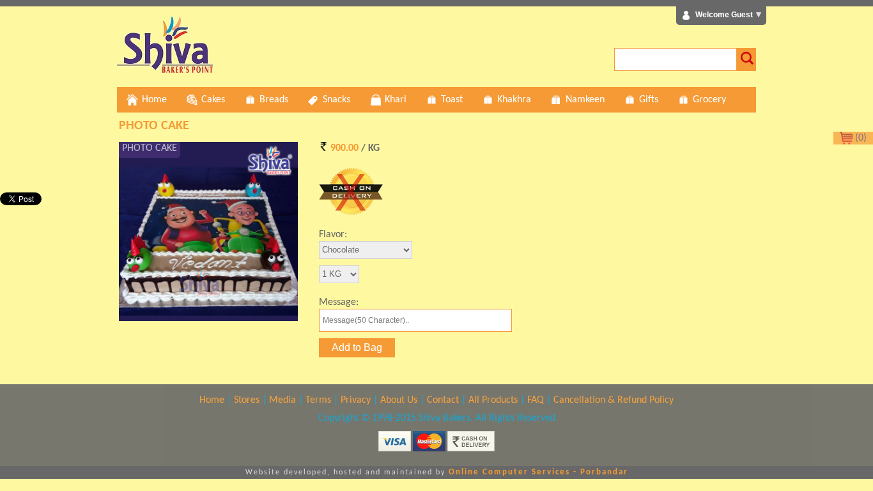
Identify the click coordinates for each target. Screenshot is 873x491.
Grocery (709, 100)
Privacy (356, 400)
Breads (273, 100)
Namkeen (585, 100)
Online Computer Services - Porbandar (538, 472)
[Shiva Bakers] (165, 70)
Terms (318, 400)
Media (282, 400)
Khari (395, 100)
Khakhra (514, 100)
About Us (398, 400)
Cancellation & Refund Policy (613, 400)
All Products (493, 400)
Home (154, 100)
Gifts (648, 100)
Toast (452, 100)
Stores (246, 400)
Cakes (213, 100)
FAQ (535, 400)
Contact (443, 400)
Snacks (336, 100)
